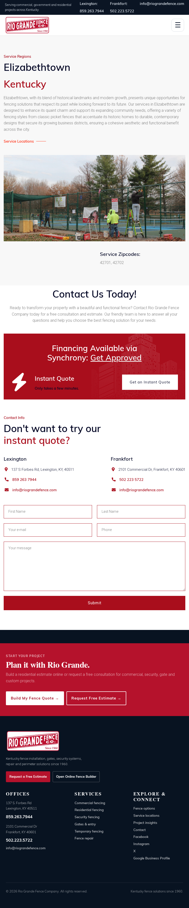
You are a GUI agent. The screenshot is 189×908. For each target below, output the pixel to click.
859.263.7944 (19, 816)
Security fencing (87, 817)
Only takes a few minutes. (57, 388)
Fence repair (84, 838)
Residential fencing (89, 810)
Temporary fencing (89, 831)
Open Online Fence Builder (76, 776)
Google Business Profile (151, 858)
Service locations (146, 815)
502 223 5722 (131, 479)
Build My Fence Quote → (35, 698)
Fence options (144, 808)
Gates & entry (85, 824)
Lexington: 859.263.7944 (92, 7)
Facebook (140, 836)
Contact (139, 830)
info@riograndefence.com (162, 3)
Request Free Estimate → (96, 698)
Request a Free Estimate (28, 776)
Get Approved (116, 357)
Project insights (145, 822)
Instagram (141, 844)
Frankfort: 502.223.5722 (122, 7)
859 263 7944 (24, 479)
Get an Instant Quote (150, 382)
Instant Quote (54, 378)
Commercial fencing (90, 803)
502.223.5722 (19, 840)
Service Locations (19, 141)
